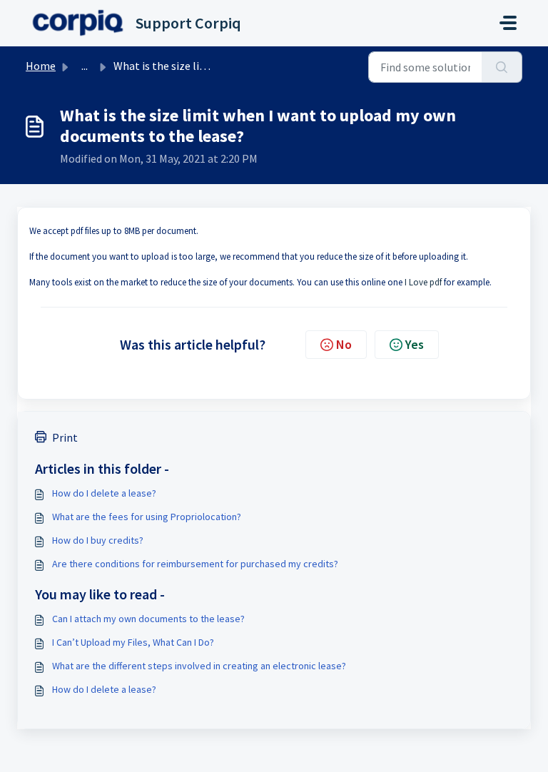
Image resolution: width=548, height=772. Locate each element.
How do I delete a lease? (104, 493)
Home (41, 66)
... (84, 66)
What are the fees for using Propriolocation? (146, 516)
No (344, 344)
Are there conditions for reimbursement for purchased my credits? (195, 563)
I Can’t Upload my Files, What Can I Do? (133, 642)
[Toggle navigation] (508, 23)
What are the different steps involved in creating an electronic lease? (199, 665)
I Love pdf (423, 282)
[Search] (502, 67)
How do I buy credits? (97, 540)
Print (65, 437)
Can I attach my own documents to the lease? (148, 618)
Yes (414, 344)
